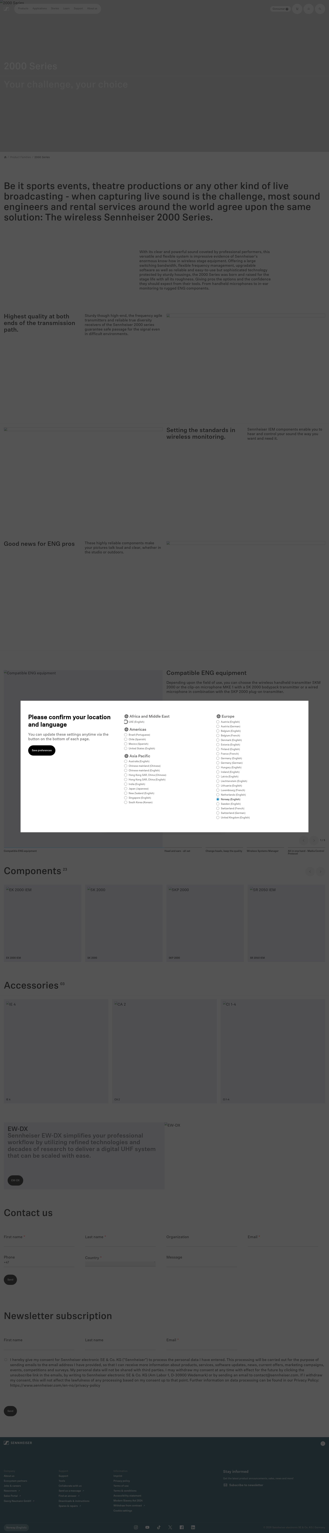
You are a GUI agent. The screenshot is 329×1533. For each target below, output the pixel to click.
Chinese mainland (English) (144, 770)
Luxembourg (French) (233, 790)
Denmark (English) (231, 740)
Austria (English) (230, 722)
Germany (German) (232, 763)
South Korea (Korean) (141, 802)
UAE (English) (136, 722)
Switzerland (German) (233, 813)
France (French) (230, 754)
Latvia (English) (229, 777)
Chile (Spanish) (137, 739)
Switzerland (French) (232, 808)
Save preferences (42, 750)
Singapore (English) (140, 798)
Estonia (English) (230, 745)
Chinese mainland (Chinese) (145, 766)
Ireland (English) (230, 772)
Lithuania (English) (231, 786)
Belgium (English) (231, 731)
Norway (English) (230, 799)
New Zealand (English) (141, 793)
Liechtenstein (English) (234, 781)
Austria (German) (230, 726)
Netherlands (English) (233, 795)
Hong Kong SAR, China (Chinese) (147, 775)
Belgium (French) (230, 736)
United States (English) (142, 748)
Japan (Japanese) (139, 789)
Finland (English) (230, 749)
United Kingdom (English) (235, 818)
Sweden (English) (231, 804)
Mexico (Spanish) (138, 744)
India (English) (137, 784)
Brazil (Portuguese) (139, 735)
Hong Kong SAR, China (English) (147, 780)
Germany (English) (231, 758)
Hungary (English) (231, 767)
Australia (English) (139, 761)
